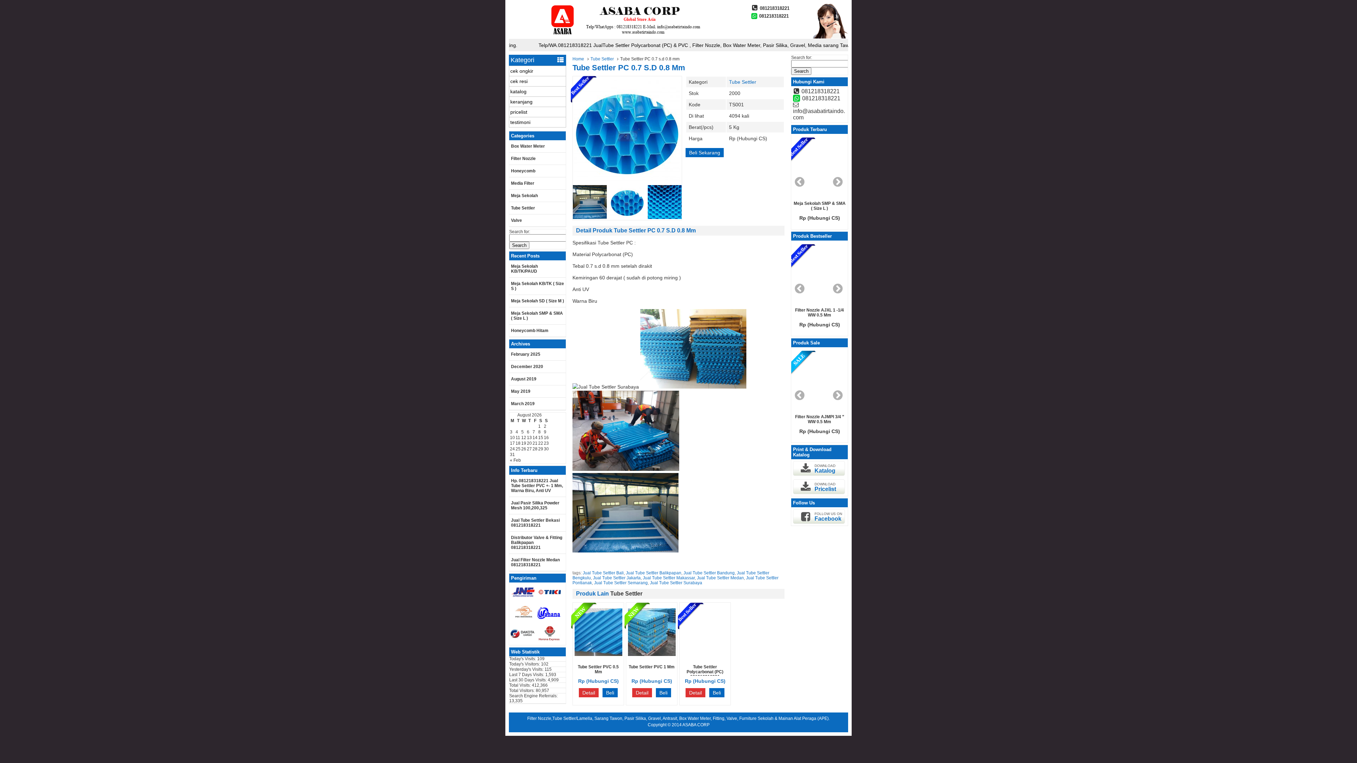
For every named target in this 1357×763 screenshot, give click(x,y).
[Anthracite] (819, 274)
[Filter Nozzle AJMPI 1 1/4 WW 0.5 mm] (819, 381)
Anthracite (819, 310)
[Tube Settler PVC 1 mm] (652, 654)
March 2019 (523, 403)
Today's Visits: (523, 658)
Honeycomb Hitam (529, 330)
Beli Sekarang (704, 152)
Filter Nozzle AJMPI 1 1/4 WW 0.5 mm (819, 419)
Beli (610, 693)
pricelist (518, 112)
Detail (588, 693)
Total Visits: (520, 685)
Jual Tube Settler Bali (603, 572)
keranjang (521, 102)
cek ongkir (521, 71)
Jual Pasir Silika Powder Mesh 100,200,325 (535, 505)
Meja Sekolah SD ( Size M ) (537, 300)
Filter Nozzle (523, 158)
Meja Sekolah (524, 195)
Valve (516, 220)
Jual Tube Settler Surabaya (676, 582)
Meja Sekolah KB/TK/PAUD (524, 269)
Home (578, 59)
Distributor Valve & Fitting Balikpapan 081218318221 (536, 542)
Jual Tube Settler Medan (720, 577)
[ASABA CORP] (624, 37)
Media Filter (522, 183)
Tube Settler (602, 59)
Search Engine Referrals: (533, 695)
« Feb (515, 460)
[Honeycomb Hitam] (819, 167)
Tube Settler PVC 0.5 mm (598, 669)
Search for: (519, 231)
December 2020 (527, 366)
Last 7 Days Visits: (527, 674)
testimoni (520, 122)
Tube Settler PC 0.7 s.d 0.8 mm (628, 67)
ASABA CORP (696, 724)
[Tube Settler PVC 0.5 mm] (598, 654)
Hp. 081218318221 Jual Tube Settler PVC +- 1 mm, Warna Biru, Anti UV (537, 485)
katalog (518, 91)
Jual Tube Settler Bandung (709, 572)
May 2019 (520, 391)
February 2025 (525, 354)
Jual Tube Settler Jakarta (617, 577)
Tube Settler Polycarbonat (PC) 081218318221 (705, 671)
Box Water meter (528, 146)
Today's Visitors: (525, 664)
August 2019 (523, 379)
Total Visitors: (522, 690)
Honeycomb (523, 170)
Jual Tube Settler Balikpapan (653, 572)
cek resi (519, 81)
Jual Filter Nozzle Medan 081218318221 (535, 562)
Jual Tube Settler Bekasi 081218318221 (535, 523)
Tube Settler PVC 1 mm (652, 666)
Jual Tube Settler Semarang (621, 582)
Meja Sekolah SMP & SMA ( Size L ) (537, 316)
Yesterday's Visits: (527, 669)
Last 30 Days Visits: (528, 680)
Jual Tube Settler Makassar (669, 577)
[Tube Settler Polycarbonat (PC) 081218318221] (705, 654)
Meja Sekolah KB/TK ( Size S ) (537, 286)
